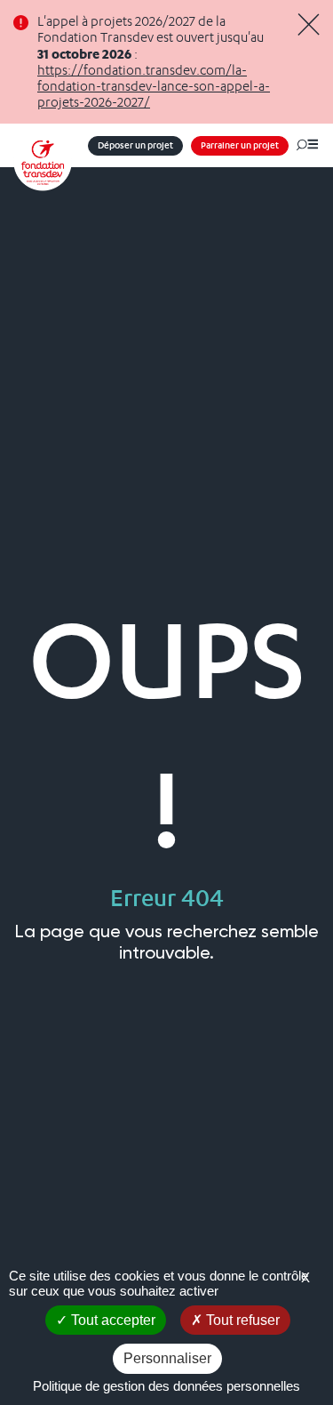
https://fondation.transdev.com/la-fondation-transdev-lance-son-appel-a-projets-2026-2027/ (153, 86)
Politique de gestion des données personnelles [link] (166, 1385)
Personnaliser (167, 1358)
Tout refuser (241, 1320)
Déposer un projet (135, 145)
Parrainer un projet (240, 145)
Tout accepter (111, 1320)
